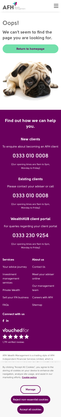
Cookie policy (29, 377)
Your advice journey (15, 266)
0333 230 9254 (30, 235)
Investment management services (11, 278)
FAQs (6, 304)
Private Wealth (11, 290)
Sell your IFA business (16, 297)
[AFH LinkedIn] (7, 320)
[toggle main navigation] (56, 5)
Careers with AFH (42, 297)
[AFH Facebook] (3, 320)
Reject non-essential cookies (30, 399)
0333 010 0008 (30, 156)
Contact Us (38, 266)
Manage (30, 389)
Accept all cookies (30, 409)
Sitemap (37, 304)
